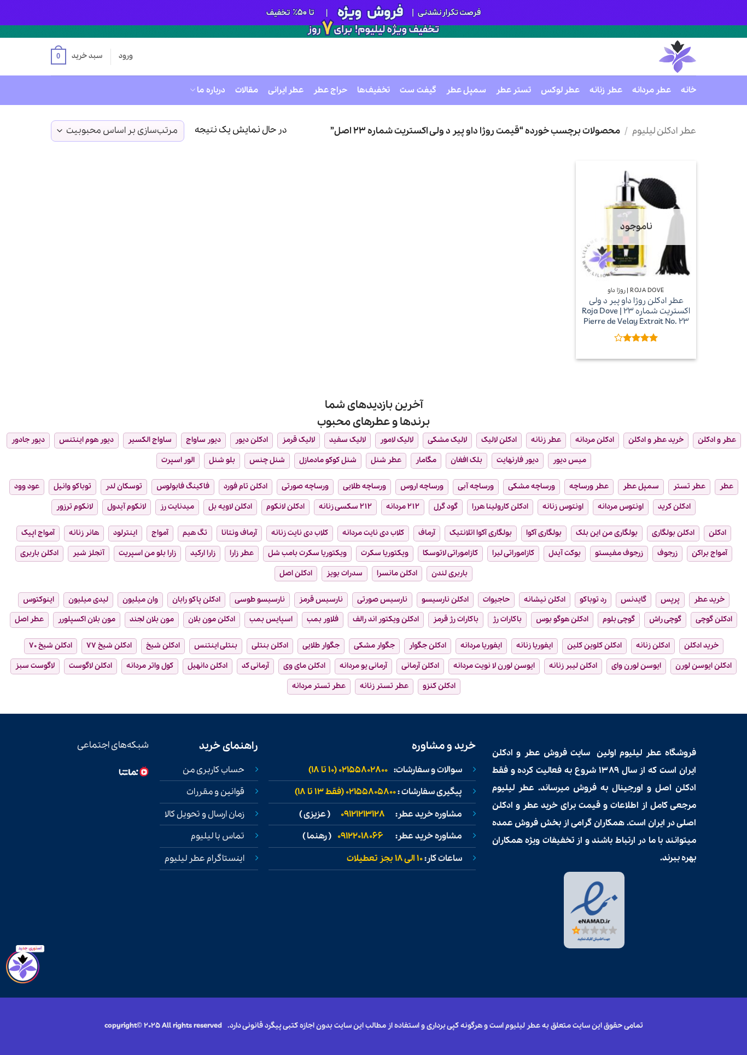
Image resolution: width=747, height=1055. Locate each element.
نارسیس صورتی (382, 599)
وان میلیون (140, 599)
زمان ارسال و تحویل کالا (204, 814)
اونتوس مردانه (621, 507)
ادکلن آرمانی (420, 666)
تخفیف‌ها (373, 90)
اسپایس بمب (271, 619)
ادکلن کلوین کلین (594, 645)
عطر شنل (386, 460)
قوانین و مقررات (215, 792)
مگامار (426, 460)
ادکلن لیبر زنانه (573, 666)
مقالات (246, 90)
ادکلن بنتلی (270, 645)
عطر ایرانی (286, 90)
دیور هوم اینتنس (86, 440)
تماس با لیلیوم (217, 836)
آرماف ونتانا (239, 533)
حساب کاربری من (213, 770)
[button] (76, 57)
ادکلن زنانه (653, 645)
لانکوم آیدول (126, 507)
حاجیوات (496, 599)
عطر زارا (242, 553)
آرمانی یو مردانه (363, 666)
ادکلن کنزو (439, 686)
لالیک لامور (396, 440)
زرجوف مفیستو (619, 553)
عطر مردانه (651, 90)
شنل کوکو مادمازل (328, 460)
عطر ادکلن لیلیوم (664, 131)
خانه (688, 90)
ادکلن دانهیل (207, 666)
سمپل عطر (466, 90)
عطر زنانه (606, 90)
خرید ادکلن (701, 645)
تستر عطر (513, 90)
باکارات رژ (507, 619)
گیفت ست (418, 90)
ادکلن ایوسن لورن (703, 666)
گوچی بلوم (619, 619)
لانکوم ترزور (74, 507)
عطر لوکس (560, 90)
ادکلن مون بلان (211, 619)
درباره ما (211, 90)
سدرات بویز (344, 573)
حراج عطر (330, 90)
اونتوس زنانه (562, 507)
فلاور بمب (323, 619)
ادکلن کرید (674, 507)
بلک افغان (466, 460)
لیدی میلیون (88, 599)
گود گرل (446, 507)
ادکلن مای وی (304, 666)
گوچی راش (665, 619)
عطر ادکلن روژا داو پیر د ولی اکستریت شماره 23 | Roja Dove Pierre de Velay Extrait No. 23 (636, 311)
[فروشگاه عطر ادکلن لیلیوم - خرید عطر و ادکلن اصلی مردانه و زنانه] (650, 56)
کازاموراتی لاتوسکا (450, 553)
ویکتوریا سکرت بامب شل (307, 553)
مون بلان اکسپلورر (86, 619)
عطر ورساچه (589, 486)
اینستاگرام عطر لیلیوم (204, 859)
